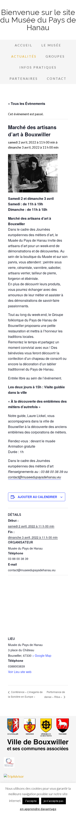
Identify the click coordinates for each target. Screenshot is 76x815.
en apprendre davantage (38, 809)
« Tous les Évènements (26, 103)
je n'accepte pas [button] (53, 801)
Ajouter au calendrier (37, 497)
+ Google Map (41, 655)
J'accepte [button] (31, 801)
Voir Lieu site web (19, 672)
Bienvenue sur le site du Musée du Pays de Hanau (38, 20)
